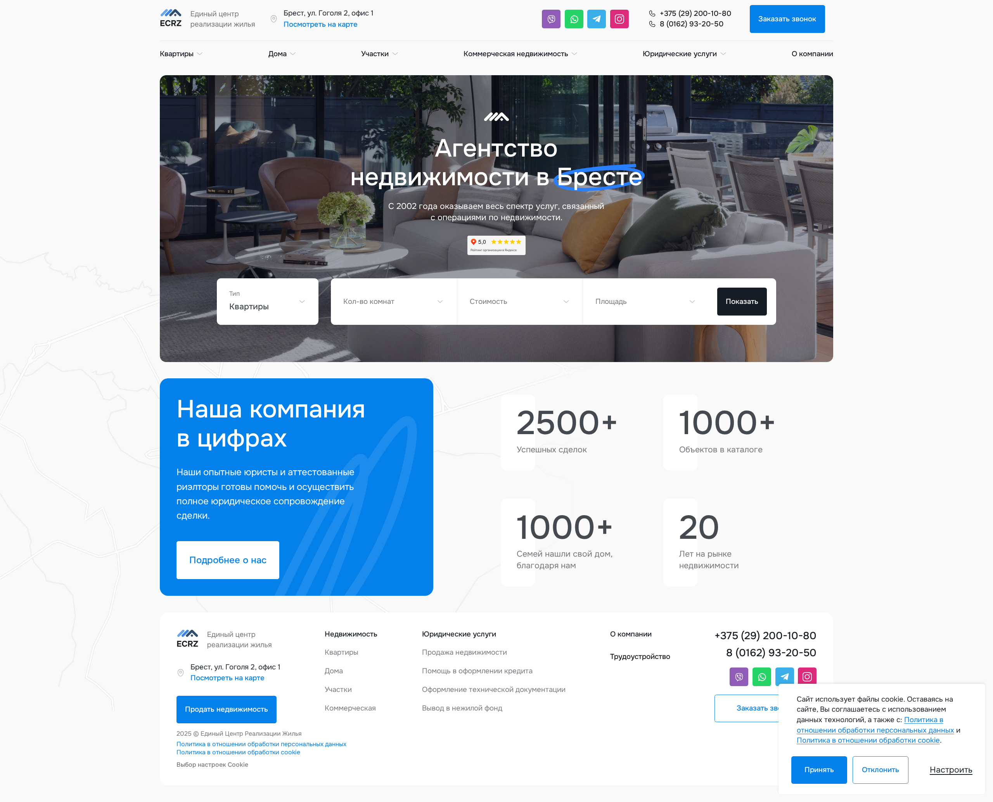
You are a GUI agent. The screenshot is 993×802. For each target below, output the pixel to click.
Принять (819, 769)
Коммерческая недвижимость (516, 54)
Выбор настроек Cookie (212, 765)
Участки (375, 54)
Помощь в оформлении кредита (477, 671)
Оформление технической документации (494, 689)
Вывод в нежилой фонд (462, 708)
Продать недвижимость (226, 709)
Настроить (951, 769)
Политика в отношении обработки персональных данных (261, 744)
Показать (742, 301)
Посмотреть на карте (321, 24)
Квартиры (177, 54)
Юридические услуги (680, 54)
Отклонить (880, 769)
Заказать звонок (787, 19)
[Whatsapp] (574, 19)
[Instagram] (619, 19)
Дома (277, 54)
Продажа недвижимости (464, 652)
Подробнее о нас (227, 560)
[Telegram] (596, 19)
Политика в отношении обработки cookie (238, 752)
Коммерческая (350, 708)
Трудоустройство (640, 656)
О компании (812, 54)
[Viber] (551, 19)
